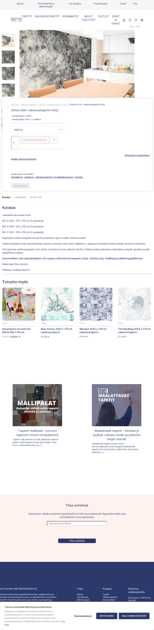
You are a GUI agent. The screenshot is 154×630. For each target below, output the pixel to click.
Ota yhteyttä (75, 3)
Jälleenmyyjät (83, 599)
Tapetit (26, 16)
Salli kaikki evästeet (134, 616)
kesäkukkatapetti (63, 177)
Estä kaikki (107, 616)
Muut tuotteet (88, 18)
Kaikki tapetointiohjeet (24, 158)
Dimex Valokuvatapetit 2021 (53, 104)
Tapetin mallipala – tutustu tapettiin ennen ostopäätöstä (37, 433)
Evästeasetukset (83, 616)
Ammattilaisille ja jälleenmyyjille (46, 5)
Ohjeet (123, 3)
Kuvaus (6, 197)
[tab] (7, 197)
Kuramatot (70, 16)
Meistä (20, 3)
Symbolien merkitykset (137, 155)
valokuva (29, 177)
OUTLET (103, 16)
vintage (78, 177)
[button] (54, 139)
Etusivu (15, 104)
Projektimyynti (101, 3)
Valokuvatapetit (47, 16)
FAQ (135, 3)
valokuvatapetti (44, 177)
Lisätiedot (20, 197)
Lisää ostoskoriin (34, 140)
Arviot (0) (35, 197)
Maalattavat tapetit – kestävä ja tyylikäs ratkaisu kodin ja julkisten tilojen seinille (117, 435)
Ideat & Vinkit (115, 19)
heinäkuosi (17, 177)
